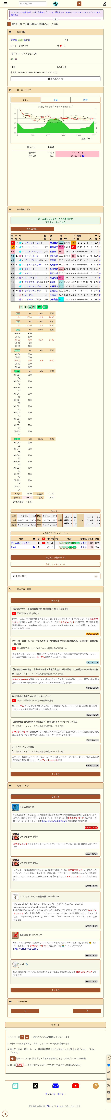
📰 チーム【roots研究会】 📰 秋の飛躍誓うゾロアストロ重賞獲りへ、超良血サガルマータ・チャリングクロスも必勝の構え (55, 13)
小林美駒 (54, 299)
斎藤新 (53, 260)
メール (59, 1106)
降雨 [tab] (85, 99)
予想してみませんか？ (55, 564)
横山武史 (54, 243)
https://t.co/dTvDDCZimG (25, 949)
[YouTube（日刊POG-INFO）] (75, 1085)
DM (48, 1106)
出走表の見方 (19, 576)
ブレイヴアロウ (32, 260)
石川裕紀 (54, 269)
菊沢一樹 (54, 273)
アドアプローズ (32, 282)
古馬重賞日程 (56, 78)
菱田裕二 (54, 247)
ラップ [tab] (26, 99)
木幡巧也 (54, 286)
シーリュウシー (32, 247)
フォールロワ (31, 299)
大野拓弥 (54, 256)
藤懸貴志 (54, 290)
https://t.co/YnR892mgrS (54, 821)
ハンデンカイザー (33, 286)
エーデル (29, 295)
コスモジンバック (33, 251)
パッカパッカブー (33, 264)
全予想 (84, 543)
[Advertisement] (55, 180)
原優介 (53, 282)
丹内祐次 (54, 295)
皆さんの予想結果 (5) (55, 557)
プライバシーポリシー (55, 1094)
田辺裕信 (54, 277)
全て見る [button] (55, 600)
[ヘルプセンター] (96, 1086)
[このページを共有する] (5, 1114)
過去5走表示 (32, 229)
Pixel (13, 547)
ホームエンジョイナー (21, 543)
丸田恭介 (54, 264)
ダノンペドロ (31, 277)
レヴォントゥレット (34, 243)
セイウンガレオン (33, 290)
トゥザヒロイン (32, 256)
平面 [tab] (55, 99)
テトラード (30, 269)
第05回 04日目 (20, 40)
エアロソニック (32, 273)
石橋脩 (53, 251)
